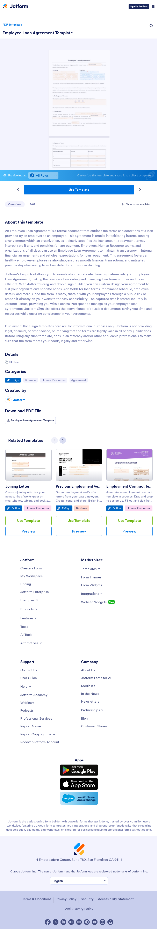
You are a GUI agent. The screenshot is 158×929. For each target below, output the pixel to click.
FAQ (32, 204)
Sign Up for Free (138, 6)
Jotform (19, 400)
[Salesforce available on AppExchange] (79, 798)
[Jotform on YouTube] (95, 922)
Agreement (79, 380)
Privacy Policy (66, 899)
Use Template (79, 189)
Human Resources (53, 380)
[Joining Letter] (28, 465)
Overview (14, 204)
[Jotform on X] (55, 922)
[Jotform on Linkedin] (63, 922)
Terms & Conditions (36, 899)
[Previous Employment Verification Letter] (79, 465)
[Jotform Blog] (79, 922)
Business (31, 380)
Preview (29, 531)
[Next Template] (140, 189)
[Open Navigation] (153, 6)
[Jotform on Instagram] (102, 922)
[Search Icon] (151, 26)
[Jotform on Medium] (71, 922)
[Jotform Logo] (15, 6)
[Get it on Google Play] (79, 770)
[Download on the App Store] (79, 784)
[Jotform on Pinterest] (87, 922)
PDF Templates (12, 24)
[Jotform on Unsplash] (110, 922)
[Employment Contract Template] (129, 465)
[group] (28, 496)
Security (87, 899)
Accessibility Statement (116, 899)
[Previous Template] (18, 189)
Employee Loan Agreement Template (37, 32)
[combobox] (43, 175)
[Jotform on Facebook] (48, 922)
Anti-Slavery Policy (79, 909)
